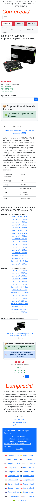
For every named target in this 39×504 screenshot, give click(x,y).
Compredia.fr (28, 459)
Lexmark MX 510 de (19, 282)
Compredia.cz (13, 488)
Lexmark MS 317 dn (19, 228)
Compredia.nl (29, 463)
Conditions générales (18, 441)
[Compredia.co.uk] (5, 463)
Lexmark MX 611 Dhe (19, 304)
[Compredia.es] (21, 455)
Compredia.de (13, 455)
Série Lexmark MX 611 (19, 309)
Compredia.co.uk (13, 463)
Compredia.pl (28, 484)
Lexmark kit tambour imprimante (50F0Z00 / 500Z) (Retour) (19, 334)
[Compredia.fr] (21, 459)
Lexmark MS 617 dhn (19, 261)
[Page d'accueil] (19, 386)
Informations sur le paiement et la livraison (17, 445)
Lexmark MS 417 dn (19, 242)
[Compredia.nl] (23, 463)
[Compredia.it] (7, 459)
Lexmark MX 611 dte (19, 307)
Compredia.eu (13, 472)
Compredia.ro (28, 492)
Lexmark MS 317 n (19, 230)
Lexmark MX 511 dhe (19, 287)
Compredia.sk (13, 492)
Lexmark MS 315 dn (19, 225)
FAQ (14, 425)
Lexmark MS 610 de (19, 250)
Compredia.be (13, 467)
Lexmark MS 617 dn (19, 264)
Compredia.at (28, 467)
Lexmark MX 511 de (19, 284)
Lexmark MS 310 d (19, 216)
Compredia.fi (13, 480)
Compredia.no (28, 480)
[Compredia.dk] (6, 475)
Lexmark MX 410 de (19, 276)
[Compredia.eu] (6, 471)
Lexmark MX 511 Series (20, 293)
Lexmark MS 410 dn (19, 236)
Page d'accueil (6, 28)
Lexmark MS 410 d (19, 233)
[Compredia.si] (22, 488)
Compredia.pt (13, 484)
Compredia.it (13, 459)
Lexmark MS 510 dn (19, 244)
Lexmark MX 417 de (19, 279)
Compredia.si (28, 488)
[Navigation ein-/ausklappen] (5, 17)
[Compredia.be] (6, 467)
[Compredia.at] (22, 467)
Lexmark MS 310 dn (19, 219)
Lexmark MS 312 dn (19, 222)
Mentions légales (18, 436)
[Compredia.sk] (6, 492)
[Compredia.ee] (6, 496)
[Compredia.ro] (21, 492)
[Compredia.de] (6, 455)
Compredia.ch (28, 472)
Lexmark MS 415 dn (19, 239)
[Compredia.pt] (6, 484)
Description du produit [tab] (12, 126)
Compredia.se (28, 476)
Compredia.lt (21, 500)
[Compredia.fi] (6, 480)
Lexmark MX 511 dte (19, 290)
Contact (19, 449)
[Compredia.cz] (6, 488)
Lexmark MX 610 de (19, 298)
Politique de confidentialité (18, 439)
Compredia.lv (28, 496)
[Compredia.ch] (21, 471)
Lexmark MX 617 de (19, 312)
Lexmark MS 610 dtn (20, 258)
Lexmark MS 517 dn (19, 247)
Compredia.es (28, 455)
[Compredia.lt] (14, 500)
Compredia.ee (13, 496)
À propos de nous (20, 422)
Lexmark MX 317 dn (19, 273)
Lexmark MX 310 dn (19, 270)
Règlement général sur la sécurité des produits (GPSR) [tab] (19, 131)
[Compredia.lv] (22, 496)
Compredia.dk (13, 476)
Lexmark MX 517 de (19, 295)
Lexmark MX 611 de (19, 301)
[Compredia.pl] (21, 484)
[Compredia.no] (21, 480)
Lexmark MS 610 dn (19, 253)
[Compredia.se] (21, 475)
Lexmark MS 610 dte (19, 256)
